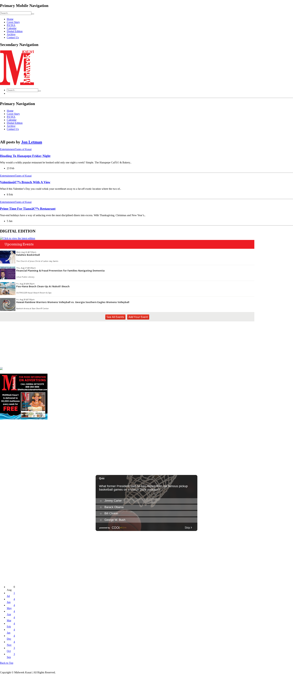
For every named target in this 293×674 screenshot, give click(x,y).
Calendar (11, 28)
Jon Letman (31, 142)
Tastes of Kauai (23, 149)
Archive (11, 34)
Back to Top (6, 662)
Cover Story (13, 22)
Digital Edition (15, 31)
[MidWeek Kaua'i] (17, 84)
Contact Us (13, 37)
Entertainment (7, 149)
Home (10, 19)
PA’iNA (11, 25)
